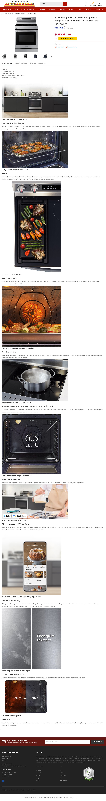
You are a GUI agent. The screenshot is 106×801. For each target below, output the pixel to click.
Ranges (23, 13)
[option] (27, 35)
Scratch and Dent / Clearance (24, 9)
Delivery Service (64, 780)
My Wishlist (62, 773)
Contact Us (99, 9)
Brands (71, 9)
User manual (61, 47)
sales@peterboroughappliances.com (15, 766)
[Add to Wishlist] (56, 38)
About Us (88, 9)
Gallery (38, 780)
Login (61, 770)
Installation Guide (72, 47)
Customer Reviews (38, 63)
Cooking (16, 13)
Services (62, 9)
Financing (52, 9)
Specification (21, 63)
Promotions (63, 775)
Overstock (41, 9)
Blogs (37, 778)
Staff (79, 9)
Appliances (6, 9)
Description (7, 63)
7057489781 (9, 764)
